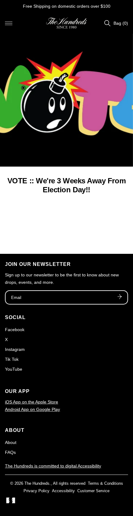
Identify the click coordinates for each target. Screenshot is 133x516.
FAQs (10, 452)
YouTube (13, 369)
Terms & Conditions (105, 483)
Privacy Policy (36, 490)
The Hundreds (36, 483)
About (10, 442)
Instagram (15, 349)
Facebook (14, 329)
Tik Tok (12, 359)
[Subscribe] (119, 297)
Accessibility (63, 490)
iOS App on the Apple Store (31, 401)
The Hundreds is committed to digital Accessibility (53, 465)
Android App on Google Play (32, 409)
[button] (8, 23)
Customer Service (93, 490)
